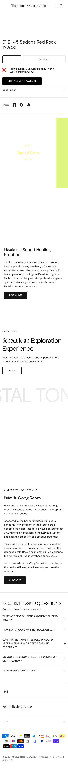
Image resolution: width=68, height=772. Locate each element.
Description (9, 90)
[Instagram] (6, 691)
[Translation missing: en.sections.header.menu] (5, 5)
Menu (5, 721)
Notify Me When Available (22, 81)
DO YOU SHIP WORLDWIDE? (18, 670)
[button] (15, 295)
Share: (5, 105)
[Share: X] (21, 105)
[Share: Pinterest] (28, 105)
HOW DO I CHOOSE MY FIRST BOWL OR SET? (28, 629)
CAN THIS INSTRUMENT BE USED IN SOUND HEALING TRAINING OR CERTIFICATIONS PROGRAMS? (27, 643)
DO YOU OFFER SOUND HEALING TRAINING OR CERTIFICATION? (29, 658)
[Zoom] (34, 24)
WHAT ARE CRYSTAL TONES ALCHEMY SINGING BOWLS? (30, 618)
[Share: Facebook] (14, 105)
